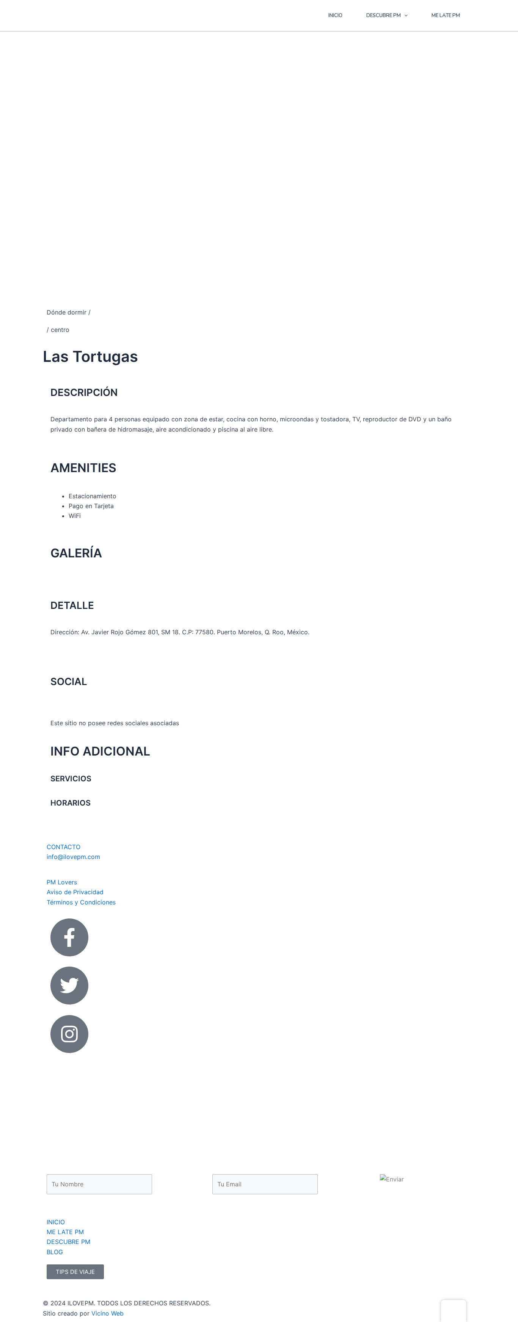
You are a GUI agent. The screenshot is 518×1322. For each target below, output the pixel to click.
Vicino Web (107, 1313)
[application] (404, 15)
